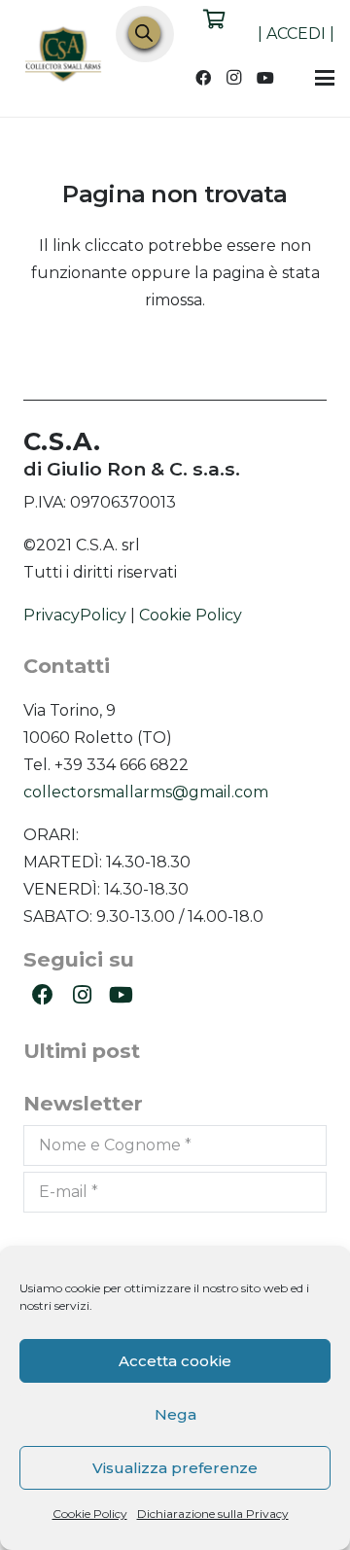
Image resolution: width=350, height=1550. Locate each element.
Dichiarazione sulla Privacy (213, 1513)
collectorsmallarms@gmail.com (145, 792)
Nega (175, 1414)
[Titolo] (64, 56)
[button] (324, 78)
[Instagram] (234, 77)
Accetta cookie (175, 1361)
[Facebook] (203, 77)
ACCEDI (296, 33)
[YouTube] (265, 77)
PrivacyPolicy (74, 615)
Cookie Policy (89, 1513)
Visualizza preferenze (175, 1468)
